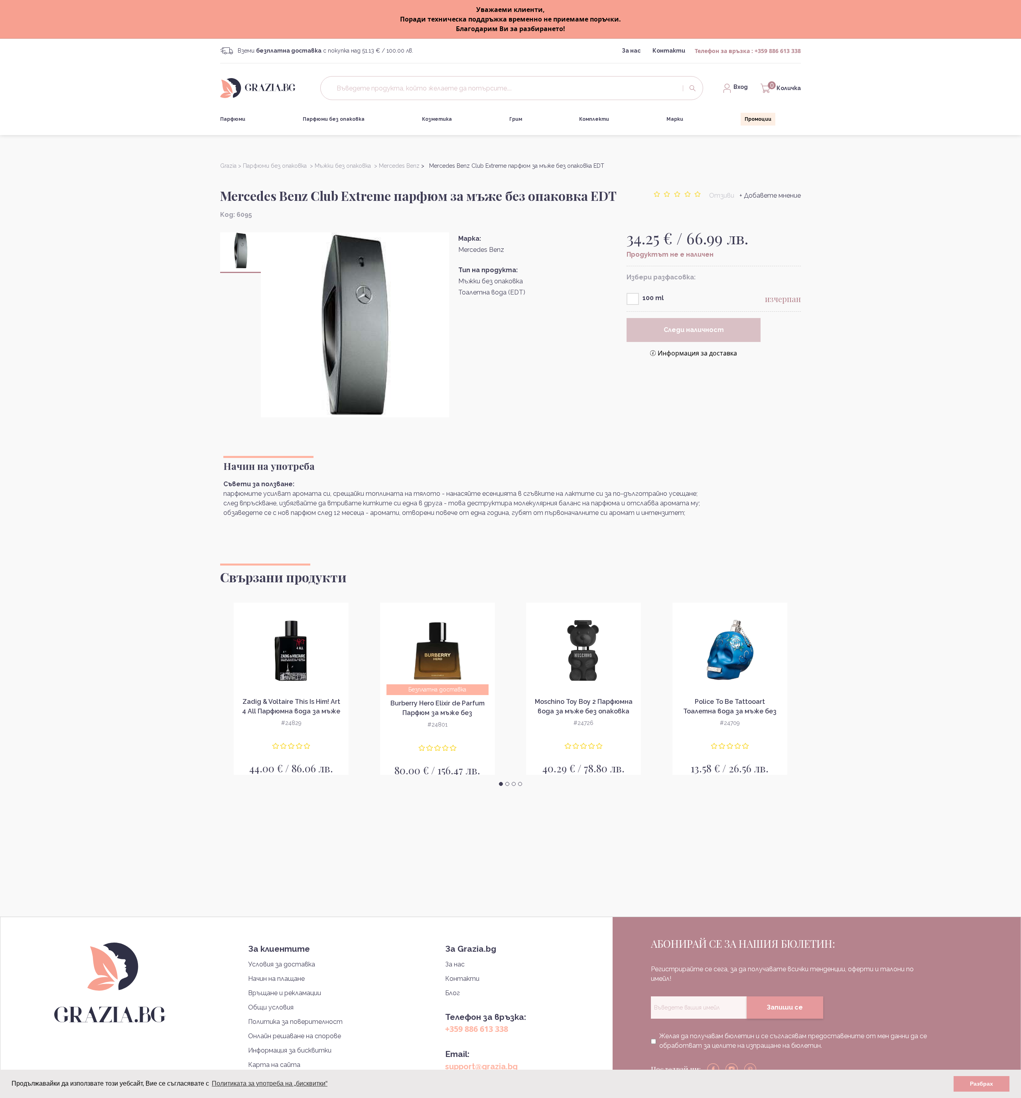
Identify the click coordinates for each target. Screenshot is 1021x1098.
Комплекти (594, 119)
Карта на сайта (274, 1065)
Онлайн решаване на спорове (294, 1036)
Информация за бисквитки (289, 1050)
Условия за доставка (281, 964)
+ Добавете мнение (770, 195)
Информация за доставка (697, 353)
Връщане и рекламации (284, 993)
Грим (515, 119)
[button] (501, 784)
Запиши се (785, 1007)
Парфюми (232, 119)
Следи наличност (694, 330)
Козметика (437, 119)
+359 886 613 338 (778, 51)
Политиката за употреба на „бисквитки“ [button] (269, 1083)
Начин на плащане (276, 978)
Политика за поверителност (295, 1021)
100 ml (653, 298)
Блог (452, 993)
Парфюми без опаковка (334, 119)
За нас (631, 50)
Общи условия (271, 1007)
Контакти (668, 50)
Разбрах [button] (981, 1083)
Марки (674, 119)
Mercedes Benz (481, 249)
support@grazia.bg (481, 1066)
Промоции (758, 119)
